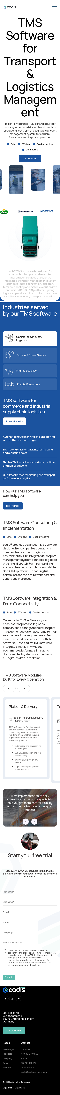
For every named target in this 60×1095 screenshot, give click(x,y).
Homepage (8, 1049)
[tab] (30, 338)
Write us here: (28, 1067)
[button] (9, 688)
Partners (7, 1067)
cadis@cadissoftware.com (34, 1072)
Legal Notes (7, 1088)
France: (24, 1058)
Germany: (26, 1049)
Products (7, 1053)
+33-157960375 (28, 1063)
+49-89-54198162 (29, 1053)
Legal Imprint (20, 1088)
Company (7, 1058)
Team (5, 1063)
